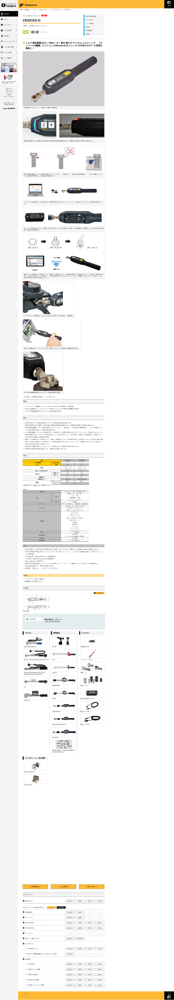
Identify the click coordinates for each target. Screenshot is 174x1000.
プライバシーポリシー (9, 96)
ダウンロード (7, 25)
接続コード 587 (84, 724)
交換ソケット (84, 685)
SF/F (53, 659)
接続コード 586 (84, 711)
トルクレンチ (34, 9)
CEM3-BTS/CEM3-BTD (58, 724)
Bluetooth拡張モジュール (87, 698)
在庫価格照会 (34, 886)
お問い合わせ (9, 90)
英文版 (69, 563)
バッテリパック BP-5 (86, 659)
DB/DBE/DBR (56, 685)
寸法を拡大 (99, 593)
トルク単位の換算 (9, 47)
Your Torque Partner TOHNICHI (9, 5)
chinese (90, 901)
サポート (6, 19)
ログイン (51, 907)
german (99, 901)
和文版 (64, 563)
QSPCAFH (27, 700)
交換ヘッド (83, 672)
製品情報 (6, 13)
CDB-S (54, 698)
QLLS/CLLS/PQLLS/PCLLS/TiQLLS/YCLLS (36, 659)
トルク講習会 (7, 58)
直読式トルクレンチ (44, 9)
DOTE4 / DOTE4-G (29, 772)
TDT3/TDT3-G (28, 785)
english (80, 901)
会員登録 (61, 907)
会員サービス (9, 88)
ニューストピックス (9, 41)
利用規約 (9, 94)
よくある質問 (7, 30)
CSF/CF (54, 672)
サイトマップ (9, 92)
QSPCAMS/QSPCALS (30, 646)
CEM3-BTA (55, 737)
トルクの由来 (7, 52)
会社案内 (6, 36)
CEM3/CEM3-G (56, 711)
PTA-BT (54, 646)
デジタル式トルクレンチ (57, 9)
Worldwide (80, 938)
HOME (21, 9)
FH (25, 687)
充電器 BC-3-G (84, 646)
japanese (70, 901)
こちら (45, 396)
